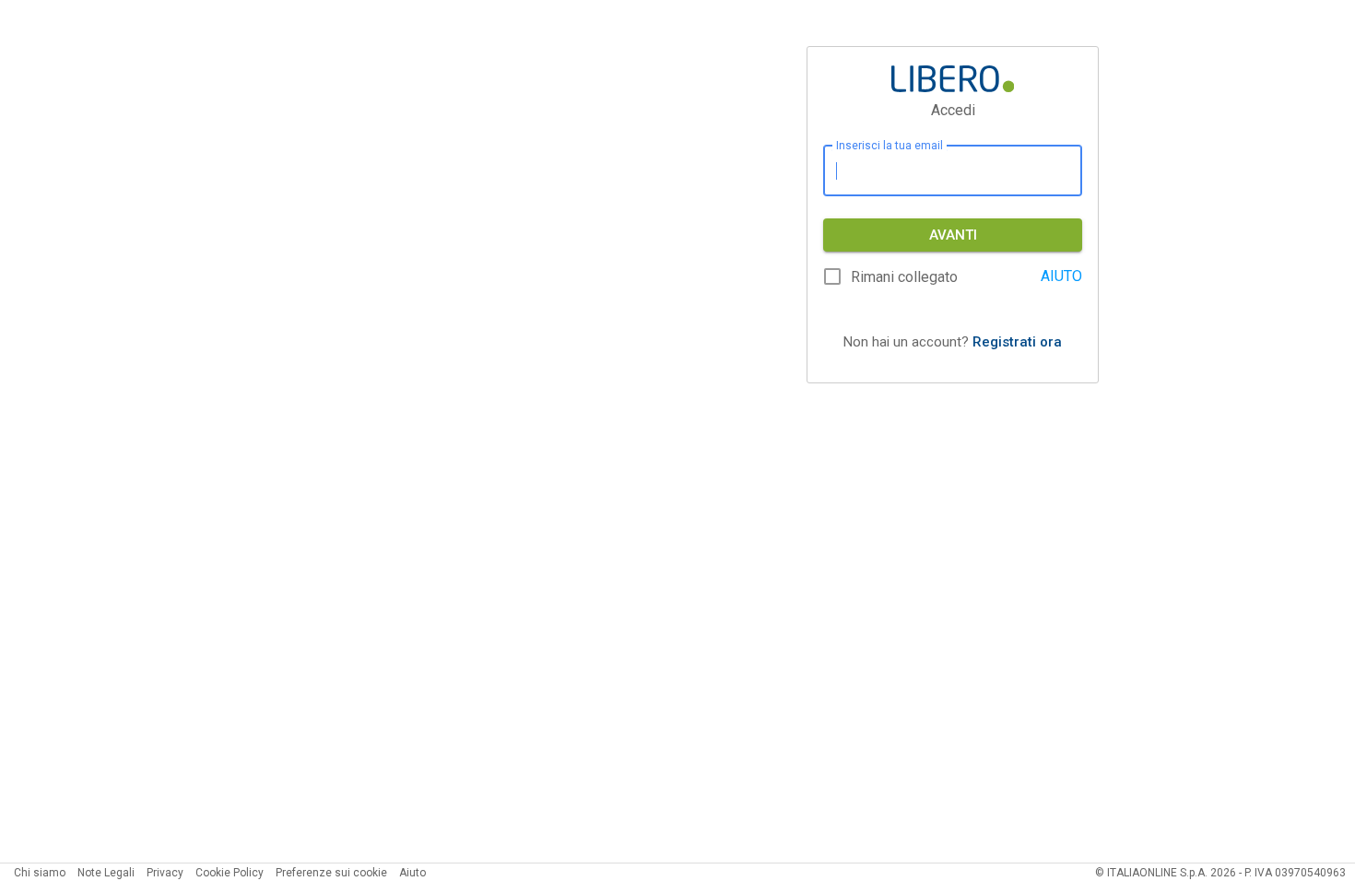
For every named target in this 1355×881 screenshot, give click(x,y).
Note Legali (106, 872)
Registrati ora (1017, 342)
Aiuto (412, 872)
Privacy (165, 872)
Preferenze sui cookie (331, 872)
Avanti (953, 235)
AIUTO (1061, 276)
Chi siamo (39, 872)
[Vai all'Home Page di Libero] (952, 78)
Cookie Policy (229, 872)
